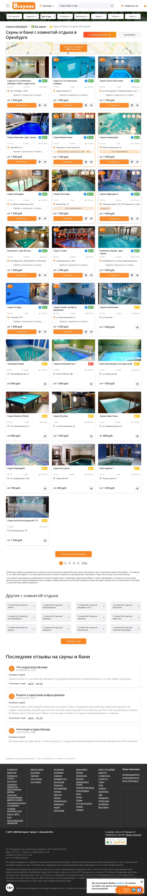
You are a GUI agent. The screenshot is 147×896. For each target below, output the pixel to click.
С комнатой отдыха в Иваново (52, 617)
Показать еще (74, 641)
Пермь (79, 800)
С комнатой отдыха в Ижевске (87, 617)
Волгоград (59, 782)
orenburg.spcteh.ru (131, 774)
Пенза (79, 797)
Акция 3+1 (106, 208)
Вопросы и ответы (12, 776)
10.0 (91, 137)
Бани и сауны (36, 769)
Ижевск (57, 791)
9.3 (45, 137)
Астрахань (59, 769)
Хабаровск (103, 798)
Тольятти (103, 779)
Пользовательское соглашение (15, 804)
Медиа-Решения (133, 834)
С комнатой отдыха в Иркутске (122, 617)
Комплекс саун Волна (19, 250)
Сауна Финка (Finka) (18, 416)
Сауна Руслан (60, 416)
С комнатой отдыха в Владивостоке (87, 606)
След (84, 563)
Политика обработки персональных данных (14, 788)
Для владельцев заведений (15, 821)
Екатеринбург (60, 788)
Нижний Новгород (85, 787)
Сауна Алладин (15, 194)
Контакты (12, 781)
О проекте (12, 769)
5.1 (138, 416)
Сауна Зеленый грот (64, 363)
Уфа (100, 794)
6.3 (138, 364)
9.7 (91, 81)
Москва (80, 779)
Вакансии (11, 772)
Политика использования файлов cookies (14, 797)
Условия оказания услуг (14, 809)
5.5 (45, 468)
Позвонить (22, 105)
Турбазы (34, 775)
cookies (120, 883)
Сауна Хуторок (61, 468)
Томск (101, 782)
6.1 (45, 364)
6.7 (91, 416)
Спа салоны (36, 779)
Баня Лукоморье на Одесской (116, 363)
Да (31, 684)
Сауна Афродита (109, 194)
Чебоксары (103, 801)
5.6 (45, 416)
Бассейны (35, 772)
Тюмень (102, 788)
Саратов (102, 772)
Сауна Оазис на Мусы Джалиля (65, 308)
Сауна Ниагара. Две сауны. (22, 137)
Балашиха (58, 772)
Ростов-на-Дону (84, 803)
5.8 (138, 468)
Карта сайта (13, 814)
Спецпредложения (98, 34)
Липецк (79, 772)
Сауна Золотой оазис (111, 80)
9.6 (138, 194)
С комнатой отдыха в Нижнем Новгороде (122, 628)
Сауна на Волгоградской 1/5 (22, 520)
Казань (57, 798)
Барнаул (58, 775)
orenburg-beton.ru (130, 777)
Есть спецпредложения (120, 152)
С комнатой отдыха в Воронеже (122, 606)
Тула (100, 785)
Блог (9, 817)
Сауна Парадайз (16, 468)
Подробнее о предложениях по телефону (27, 95)
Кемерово (59, 804)
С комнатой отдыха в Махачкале (87, 628)
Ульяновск (103, 791)
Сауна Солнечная (109, 307)
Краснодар (59, 810)
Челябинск (103, 804)
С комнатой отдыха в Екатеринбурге (17, 617)
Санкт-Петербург (106, 769)
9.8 (138, 137)
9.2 (45, 81)
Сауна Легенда (61, 194)
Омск (78, 794)
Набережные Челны (82, 783)
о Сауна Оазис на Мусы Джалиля (45, 695)
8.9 (91, 307)
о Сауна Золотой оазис (34, 667)
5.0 (91, 364)
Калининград (60, 801)
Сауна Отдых (14, 307)
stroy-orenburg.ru (130, 781)
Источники (35, 782)
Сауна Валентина (62, 137)
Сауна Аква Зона (109, 416)
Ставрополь (104, 775)
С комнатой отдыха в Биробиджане (52, 606)
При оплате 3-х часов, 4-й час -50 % (72, 152)
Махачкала (81, 775)
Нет (39, 684)
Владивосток (60, 779)
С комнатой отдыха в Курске (17, 628)
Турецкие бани (15, 363)
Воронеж (58, 785)
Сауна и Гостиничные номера (65, 82)
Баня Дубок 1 (107, 468)
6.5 (138, 307)
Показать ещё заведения (73, 554)
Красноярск (81, 769)
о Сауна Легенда (40, 729)
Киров (57, 807)
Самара (79, 809)
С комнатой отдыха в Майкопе (52, 628)
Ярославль (103, 807)
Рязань (79, 806)
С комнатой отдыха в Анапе (17, 606)
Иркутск (58, 794)
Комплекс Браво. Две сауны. (111, 252)
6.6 (45, 520)
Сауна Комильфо (109, 137)
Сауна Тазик (60, 250)
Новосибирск (82, 791)
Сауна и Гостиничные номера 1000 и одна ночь (21, 82)
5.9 (91, 468)
